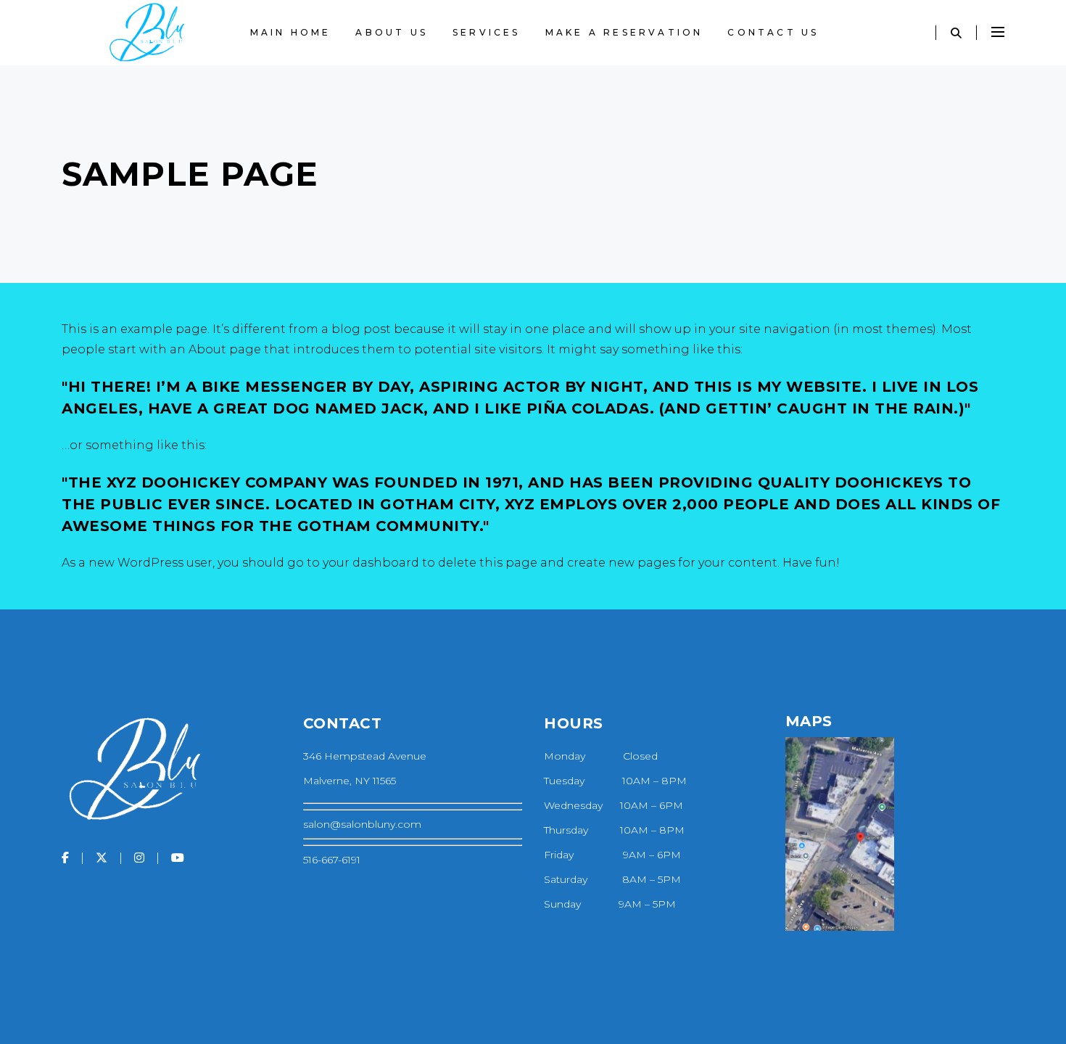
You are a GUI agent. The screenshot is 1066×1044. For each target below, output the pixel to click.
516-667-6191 (331, 859)
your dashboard (371, 563)
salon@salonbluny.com (362, 824)
